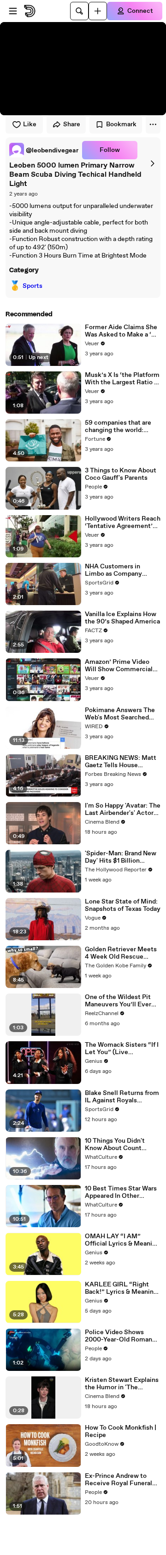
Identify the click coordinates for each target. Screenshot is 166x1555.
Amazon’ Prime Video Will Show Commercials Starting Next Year (120, 665)
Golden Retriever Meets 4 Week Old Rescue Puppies (121, 953)
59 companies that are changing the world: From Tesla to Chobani (118, 426)
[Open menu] (13, 11)
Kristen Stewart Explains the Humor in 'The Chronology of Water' (122, 1383)
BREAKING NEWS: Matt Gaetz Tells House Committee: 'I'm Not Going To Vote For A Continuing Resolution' (120, 761)
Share (71, 124)
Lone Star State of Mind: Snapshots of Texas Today (122, 905)
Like (29, 124)
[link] (43, 150)
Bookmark (121, 124)
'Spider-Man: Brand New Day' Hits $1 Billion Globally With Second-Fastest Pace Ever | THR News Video (121, 857)
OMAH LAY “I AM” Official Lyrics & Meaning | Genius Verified (122, 1240)
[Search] (79, 11)
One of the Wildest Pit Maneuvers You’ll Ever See (118, 1001)
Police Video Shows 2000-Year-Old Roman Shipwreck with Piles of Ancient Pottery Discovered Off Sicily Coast (120, 1336)
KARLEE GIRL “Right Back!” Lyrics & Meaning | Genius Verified (122, 1288)
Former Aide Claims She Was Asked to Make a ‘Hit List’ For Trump (122, 331)
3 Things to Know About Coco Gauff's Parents (120, 474)
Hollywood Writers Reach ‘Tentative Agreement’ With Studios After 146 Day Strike (122, 522)
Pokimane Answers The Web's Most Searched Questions (120, 714)
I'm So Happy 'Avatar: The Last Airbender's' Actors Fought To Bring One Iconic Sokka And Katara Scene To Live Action (122, 809)
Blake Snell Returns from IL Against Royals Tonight (122, 1096)
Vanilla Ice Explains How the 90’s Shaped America (122, 618)
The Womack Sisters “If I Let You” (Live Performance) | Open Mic (122, 1048)
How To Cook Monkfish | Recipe (120, 1431)
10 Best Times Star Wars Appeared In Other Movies (121, 1192)
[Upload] (98, 11)
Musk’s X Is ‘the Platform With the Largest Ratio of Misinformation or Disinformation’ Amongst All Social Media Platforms (122, 378)
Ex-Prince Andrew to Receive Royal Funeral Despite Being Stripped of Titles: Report (119, 1479)
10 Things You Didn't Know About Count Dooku (115, 1144)
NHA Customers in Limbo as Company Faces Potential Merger (120, 570)
